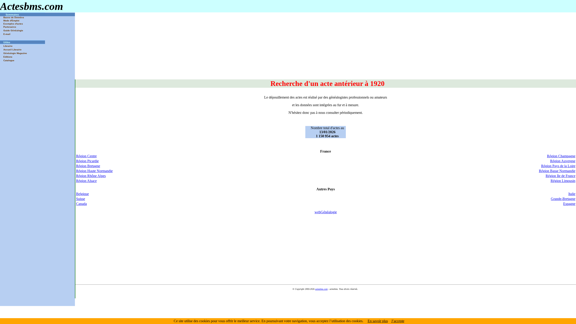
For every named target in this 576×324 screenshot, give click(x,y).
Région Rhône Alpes (91, 176)
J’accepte (397, 321)
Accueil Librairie (12, 49)
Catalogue (8, 60)
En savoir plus (378, 321)
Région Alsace (86, 181)
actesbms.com (321, 289)
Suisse (80, 199)
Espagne (569, 204)
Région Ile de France (560, 176)
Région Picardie (87, 161)
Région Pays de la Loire (558, 166)
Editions (7, 57)
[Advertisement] (325, 47)
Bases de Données (13, 17)
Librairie (8, 46)
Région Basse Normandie (557, 171)
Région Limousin (563, 181)
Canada (81, 204)
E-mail (6, 34)
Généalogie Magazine (15, 53)
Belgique (82, 194)
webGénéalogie (326, 212)
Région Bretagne (88, 166)
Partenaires (9, 27)
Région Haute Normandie (94, 171)
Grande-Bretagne (563, 199)
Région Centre (86, 156)
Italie (571, 194)
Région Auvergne (562, 161)
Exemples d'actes (13, 23)
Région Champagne (561, 156)
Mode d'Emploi (11, 20)
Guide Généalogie (13, 30)
